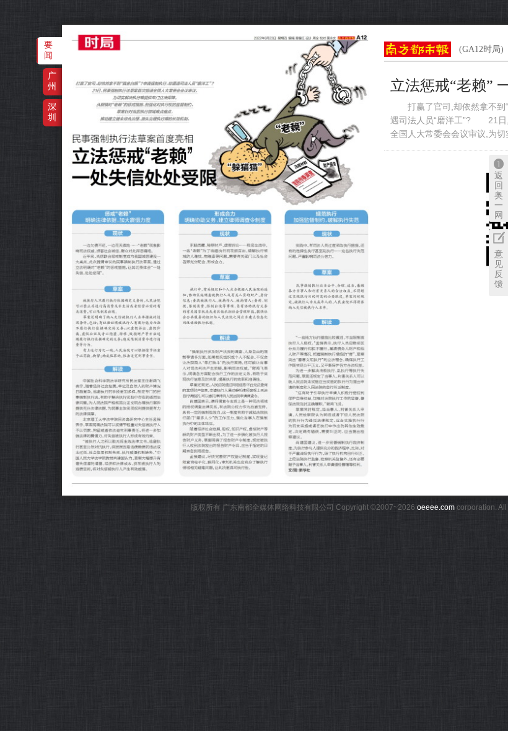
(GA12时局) (481, 49)
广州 (52, 81)
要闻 (48, 50)
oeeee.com (436, 507)
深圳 (52, 112)
